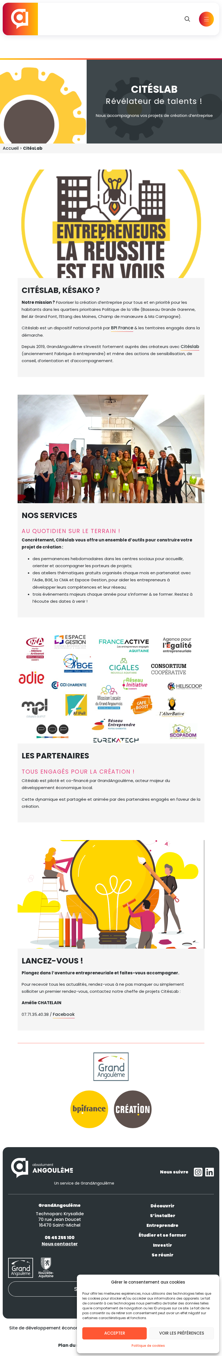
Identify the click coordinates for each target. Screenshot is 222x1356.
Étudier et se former (162, 1235)
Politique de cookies (148, 1345)
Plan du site (71, 1345)
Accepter (114, 1333)
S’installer (162, 1216)
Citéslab (190, 346)
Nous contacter (60, 1244)
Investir (162, 1245)
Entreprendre (162, 1225)
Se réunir (162, 1255)
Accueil (11, 148)
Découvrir (162, 1206)
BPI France (122, 328)
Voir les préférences (181, 1333)
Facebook (64, 1014)
